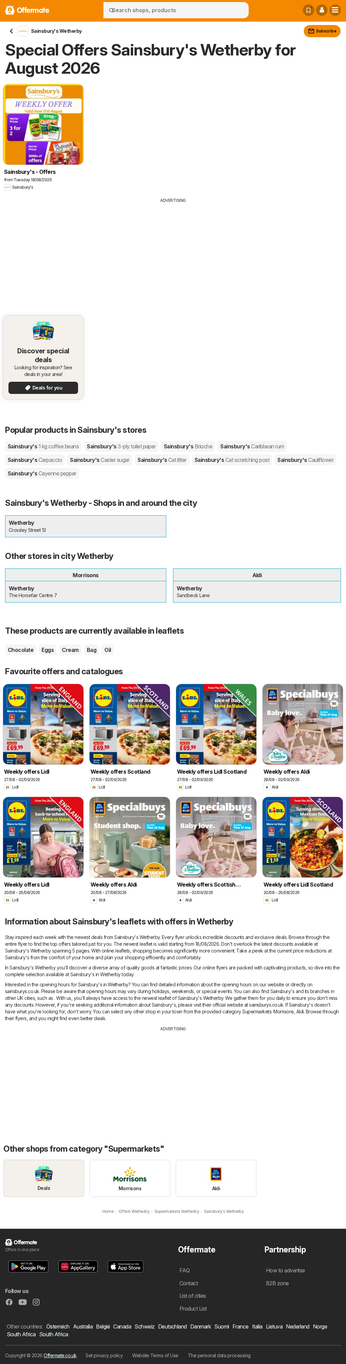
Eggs (48, 649)
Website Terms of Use (155, 1355)
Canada (122, 1326)
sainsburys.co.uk (22, 991)
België (103, 1326)
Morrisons (283, 1011)
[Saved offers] (308, 10)
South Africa (21, 1334)
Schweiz (144, 1326)
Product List (193, 1308)
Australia (83, 1326)
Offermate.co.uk (60, 1355)
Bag (91, 649)
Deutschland (172, 1326)
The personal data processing (219, 1355)
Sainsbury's (43, 446)
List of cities (192, 1295)
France (240, 1326)
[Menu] (335, 10)
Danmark (200, 1326)
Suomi (221, 1326)
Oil (107, 649)
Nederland (297, 1326)
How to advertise (285, 1270)
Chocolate (20, 649)
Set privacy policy (104, 1355)
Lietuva (274, 1326)
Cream (70, 649)
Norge (320, 1326)
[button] (321, 10)
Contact (188, 1283)
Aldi (300, 1011)
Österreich (58, 1326)
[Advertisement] (173, 254)
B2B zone (277, 1283)
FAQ (184, 1270)
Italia (257, 1326)
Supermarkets (256, 1011)
